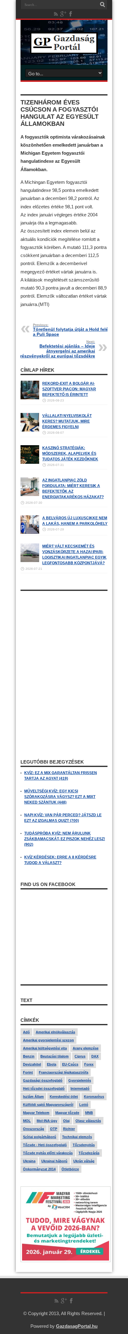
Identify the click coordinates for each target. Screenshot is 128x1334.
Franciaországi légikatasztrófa (63, 1072)
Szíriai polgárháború (39, 1137)
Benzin (28, 1056)
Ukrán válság (83, 1161)
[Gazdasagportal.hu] (64, 49)
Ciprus (80, 1056)
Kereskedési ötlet (64, 1096)
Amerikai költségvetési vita (45, 1048)
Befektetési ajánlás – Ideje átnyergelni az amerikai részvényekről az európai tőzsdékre (57, 349)
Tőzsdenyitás (84, 1145)
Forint (28, 1072)
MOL (27, 1121)
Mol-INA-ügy (47, 1121)
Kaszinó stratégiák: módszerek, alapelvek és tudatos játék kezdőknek (70, 453)
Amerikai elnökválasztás (55, 1032)
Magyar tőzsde (67, 1113)
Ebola (51, 1064)
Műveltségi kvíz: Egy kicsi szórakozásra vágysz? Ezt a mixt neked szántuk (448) (59, 796)
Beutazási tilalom (54, 1056)
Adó (26, 1032)
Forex (89, 1064)
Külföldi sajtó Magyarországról (48, 1104)
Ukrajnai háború (54, 1161)
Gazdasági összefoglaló (42, 1080)
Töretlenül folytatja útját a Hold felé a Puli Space (70, 330)
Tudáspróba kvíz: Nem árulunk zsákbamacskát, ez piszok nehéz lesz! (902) (64, 839)
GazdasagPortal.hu (77, 1326)
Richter (69, 1129)
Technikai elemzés (77, 1137)
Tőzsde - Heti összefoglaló (45, 1145)
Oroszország (33, 1129)
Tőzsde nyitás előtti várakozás (48, 1153)
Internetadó (80, 1088)
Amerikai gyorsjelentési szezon (48, 1040)
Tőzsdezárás (89, 1153)
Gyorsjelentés (79, 1080)
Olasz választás (88, 1121)
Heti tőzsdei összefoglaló (44, 1088)
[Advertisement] (64, 632)
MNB (89, 1113)
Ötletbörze (70, 1169)
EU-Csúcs (70, 1064)
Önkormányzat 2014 (39, 1169)
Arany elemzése (85, 1048)
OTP (53, 1129)
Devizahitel (32, 1064)
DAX (94, 1056)
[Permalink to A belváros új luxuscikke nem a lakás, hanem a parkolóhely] (30, 532)
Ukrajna (29, 1161)
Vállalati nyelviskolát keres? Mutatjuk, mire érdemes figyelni (67, 421)
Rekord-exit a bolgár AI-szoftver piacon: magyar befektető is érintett (69, 389)
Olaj (66, 1121)
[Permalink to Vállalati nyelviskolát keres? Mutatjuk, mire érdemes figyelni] (30, 430)
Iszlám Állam (33, 1096)
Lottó (83, 1104)
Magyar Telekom (36, 1113)
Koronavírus (94, 1096)
